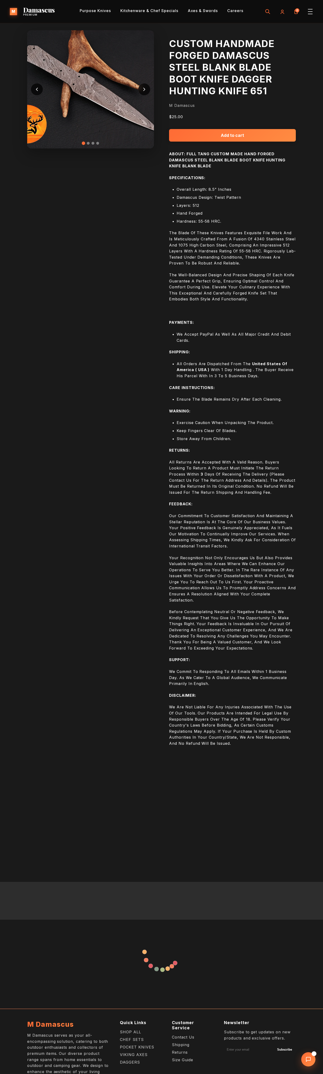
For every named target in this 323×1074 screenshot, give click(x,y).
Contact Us (183, 1037)
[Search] (267, 11)
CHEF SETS (132, 1039)
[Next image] (144, 89)
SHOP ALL (130, 1032)
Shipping (180, 1044)
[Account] (282, 11)
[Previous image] (37, 89)
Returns (180, 1052)
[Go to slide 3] (93, 143)
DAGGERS (130, 1062)
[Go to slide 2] (88, 143)
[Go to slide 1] (83, 143)
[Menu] (310, 11)
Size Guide (182, 1059)
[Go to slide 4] (97, 143)
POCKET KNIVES (137, 1047)
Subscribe (284, 1049)
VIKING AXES (134, 1054)
